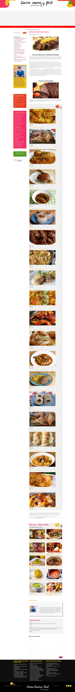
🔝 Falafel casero (17, 48)
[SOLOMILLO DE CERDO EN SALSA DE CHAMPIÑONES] (45, 256)
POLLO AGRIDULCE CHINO (35, 672)
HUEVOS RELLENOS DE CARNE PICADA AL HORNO (38, 430)
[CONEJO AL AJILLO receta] (45, 317)
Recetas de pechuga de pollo (19, 52)
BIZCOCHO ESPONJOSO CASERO (36, 668)
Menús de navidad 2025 (18, 40)
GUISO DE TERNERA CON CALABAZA (35, 450)
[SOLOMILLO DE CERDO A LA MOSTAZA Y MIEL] (45, 277)
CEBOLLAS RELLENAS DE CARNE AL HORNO (37, 208)
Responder (30, 624)
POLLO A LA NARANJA (34, 666)
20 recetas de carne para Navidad (20, 103)
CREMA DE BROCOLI (32, 593)
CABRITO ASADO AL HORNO (51, 672)
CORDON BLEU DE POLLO (51, 668)
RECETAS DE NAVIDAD (34, 679)
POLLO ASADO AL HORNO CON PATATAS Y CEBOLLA (38, 107)
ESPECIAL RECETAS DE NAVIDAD (53, 661)
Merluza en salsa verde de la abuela (20, 59)
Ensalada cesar (17, 138)
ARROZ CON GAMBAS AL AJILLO (20, 677)
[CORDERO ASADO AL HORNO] (45, 418)
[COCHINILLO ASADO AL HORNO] (45, 176)
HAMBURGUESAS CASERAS (35, 667)
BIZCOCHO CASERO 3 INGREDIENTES (37, 669)
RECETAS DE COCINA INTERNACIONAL (39, 24)
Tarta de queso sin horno (19, 116)
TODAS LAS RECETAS (46, 24)
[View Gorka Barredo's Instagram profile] (38, 612)
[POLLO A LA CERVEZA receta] (45, 156)
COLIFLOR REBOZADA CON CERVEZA (35, 580)
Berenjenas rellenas (18, 127)
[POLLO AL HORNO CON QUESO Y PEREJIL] (45, 337)
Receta (31, 145)
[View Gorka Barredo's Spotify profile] (38, 614)
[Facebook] (69, 686)
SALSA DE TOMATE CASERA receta (52, 580)
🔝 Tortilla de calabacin (18, 45)
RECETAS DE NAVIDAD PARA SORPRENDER (36, 540)
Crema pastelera (17, 126)
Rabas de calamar (18, 119)
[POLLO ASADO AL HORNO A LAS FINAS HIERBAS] (45, 499)
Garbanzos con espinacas (19, 145)
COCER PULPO (42, 26)
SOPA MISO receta (17, 668)
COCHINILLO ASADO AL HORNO (34, 168)
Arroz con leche (17, 124)
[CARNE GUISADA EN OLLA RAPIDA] (45, 236)
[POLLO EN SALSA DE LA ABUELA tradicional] (45, 478)
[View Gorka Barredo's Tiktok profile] (38, 610)
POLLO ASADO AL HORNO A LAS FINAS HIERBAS (37, 491)
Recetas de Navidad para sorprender (20, 41)
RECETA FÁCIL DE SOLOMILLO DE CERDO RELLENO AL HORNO (40, 390)
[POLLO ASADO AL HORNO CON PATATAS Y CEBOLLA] (45, 115)
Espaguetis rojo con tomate (19, 141)
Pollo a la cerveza (17, 135)
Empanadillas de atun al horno (20, 113)
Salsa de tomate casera (18, 132)
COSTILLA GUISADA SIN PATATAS (35, 188)
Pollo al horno (52, 26)
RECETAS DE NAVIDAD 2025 (58, 26)
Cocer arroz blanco (18, 146)
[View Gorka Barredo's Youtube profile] (38, 608)
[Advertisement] (37, 17)
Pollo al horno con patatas (19, 115)
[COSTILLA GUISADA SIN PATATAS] (45, 196)
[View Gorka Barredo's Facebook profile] (38, 604)
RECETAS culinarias (23, 24)
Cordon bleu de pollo (18, 120)
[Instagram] (67, 686)
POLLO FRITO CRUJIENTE (35, 671)
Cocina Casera (14, 29)
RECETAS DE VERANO (34, 678)
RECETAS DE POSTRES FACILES (36, 680)
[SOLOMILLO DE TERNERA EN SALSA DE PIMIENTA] (45, 378)
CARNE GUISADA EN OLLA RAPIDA (35, 228)
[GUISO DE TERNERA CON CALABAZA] (45, 458)
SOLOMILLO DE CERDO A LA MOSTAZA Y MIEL (37, 269)
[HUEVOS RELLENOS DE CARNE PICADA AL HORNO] (45, 438)
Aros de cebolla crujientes (19, 123)
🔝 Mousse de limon (17, 46)
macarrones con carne (18, 134)
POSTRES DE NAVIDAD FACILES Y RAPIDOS (54, 540)
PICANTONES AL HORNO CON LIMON (21, 672)
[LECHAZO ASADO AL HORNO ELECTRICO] (45, 135)
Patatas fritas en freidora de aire (19, 49)
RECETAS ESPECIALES (30, 24)
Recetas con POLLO (15, 24)
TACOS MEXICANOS (34, 665)
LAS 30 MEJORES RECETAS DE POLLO (35, 26)
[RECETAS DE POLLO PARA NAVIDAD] (45, 297)
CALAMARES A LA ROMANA (19, 671)
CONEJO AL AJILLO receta (33, 309)
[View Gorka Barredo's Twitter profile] (38, 606)
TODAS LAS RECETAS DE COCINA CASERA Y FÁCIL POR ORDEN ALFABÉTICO (20, 153)
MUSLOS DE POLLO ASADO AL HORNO (37, 670)
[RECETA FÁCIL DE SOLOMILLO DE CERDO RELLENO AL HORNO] (45, 398)
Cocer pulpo (17, 139)
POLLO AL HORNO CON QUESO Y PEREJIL (36, 329)
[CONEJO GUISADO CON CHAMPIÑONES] (45, 357)
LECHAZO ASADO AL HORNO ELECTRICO (36, 127)
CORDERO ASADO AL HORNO (34, 410)
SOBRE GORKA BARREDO (52, 24)
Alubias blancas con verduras (19, 142)
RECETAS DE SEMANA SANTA (36, 677)
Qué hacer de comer (47, 26)
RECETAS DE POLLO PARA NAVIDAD (35, 289)
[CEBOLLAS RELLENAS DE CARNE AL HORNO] (45, 216)
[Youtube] (70, 686)
